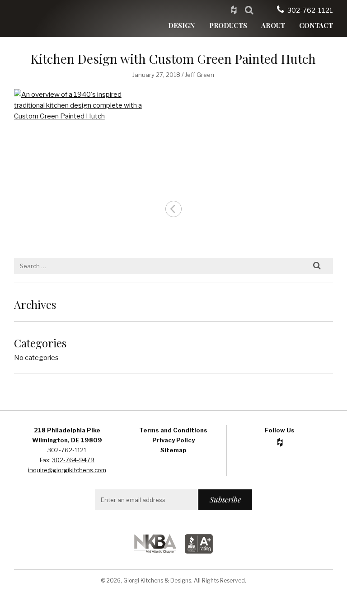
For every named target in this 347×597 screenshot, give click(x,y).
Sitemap (173, 450)
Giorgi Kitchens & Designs (56, 19)
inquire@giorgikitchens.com (67, 470)
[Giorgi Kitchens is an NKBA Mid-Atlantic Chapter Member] (155, 551)
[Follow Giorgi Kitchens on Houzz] (234, 9)
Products (228, 25)
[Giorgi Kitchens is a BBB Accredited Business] (198, 551)
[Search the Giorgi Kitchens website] (249, 9)
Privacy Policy (173, 440)
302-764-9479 (73, 460)
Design (181, 25)
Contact (316, 25)
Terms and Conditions (173, 430)
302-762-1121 (310, 10)
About (273, 25)
